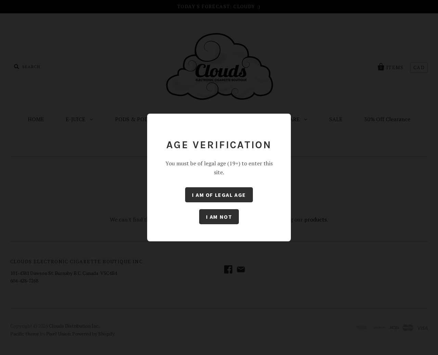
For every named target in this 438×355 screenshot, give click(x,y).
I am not (219, 216)
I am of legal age (219, 194)
